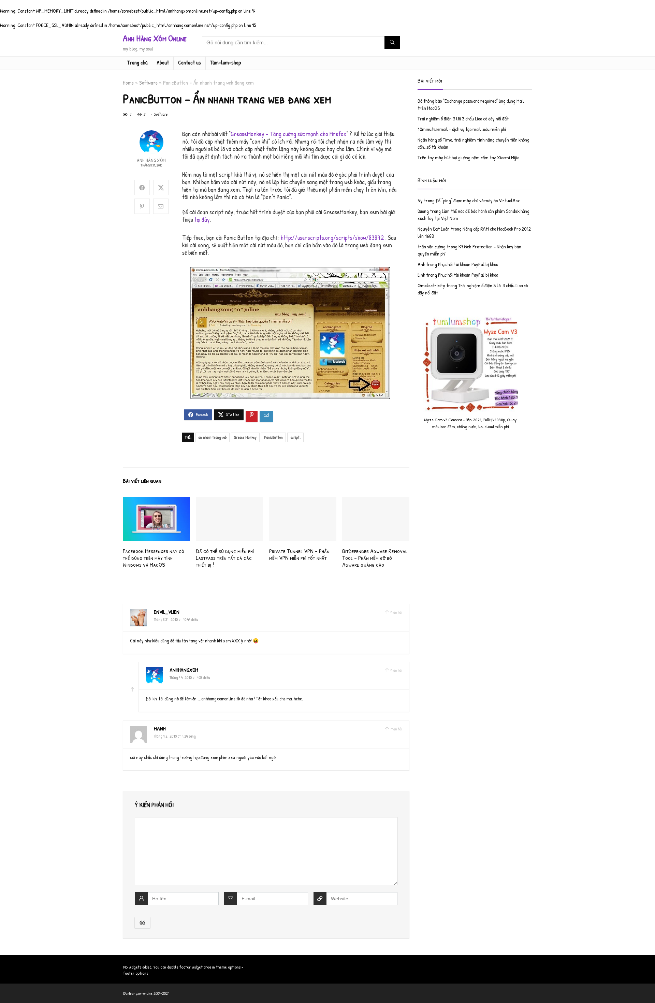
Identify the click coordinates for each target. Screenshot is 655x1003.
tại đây (202, 219)
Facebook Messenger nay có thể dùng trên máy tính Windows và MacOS (153, 557)
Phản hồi (396, 612)
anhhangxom (184, 669)
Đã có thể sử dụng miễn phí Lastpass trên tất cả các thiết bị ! (225, 557)
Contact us (189, 62)
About (163, 62)
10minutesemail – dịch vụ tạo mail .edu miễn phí (462, 129)
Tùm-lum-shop (225, 62)
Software (148, 82)
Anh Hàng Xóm (151, 160)
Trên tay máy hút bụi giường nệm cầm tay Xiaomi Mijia (468, 157)
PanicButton (273, 437)
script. (295, 437)
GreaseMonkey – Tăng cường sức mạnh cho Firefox (288, 134)
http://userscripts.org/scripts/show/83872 (332, 237)
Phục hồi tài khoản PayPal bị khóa (468, 264)
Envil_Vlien (166, 611)
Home (128, 82)
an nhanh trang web (213, 437)
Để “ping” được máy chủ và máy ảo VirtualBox (478, 200)
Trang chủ (137, 62)
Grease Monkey (245, 437)
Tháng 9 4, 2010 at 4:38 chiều (190, 677)
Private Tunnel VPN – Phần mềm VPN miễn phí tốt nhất (299, 554)
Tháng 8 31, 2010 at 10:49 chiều (176, 619)
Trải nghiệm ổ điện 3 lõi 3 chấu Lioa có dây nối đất (463, 118)
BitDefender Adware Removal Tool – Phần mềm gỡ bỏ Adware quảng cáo (374, 557)
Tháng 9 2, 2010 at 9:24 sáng (174, 736)
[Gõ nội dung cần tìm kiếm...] (392, 42)
